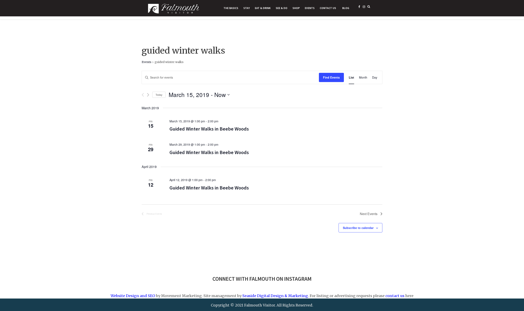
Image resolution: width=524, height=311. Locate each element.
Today (159, 94)
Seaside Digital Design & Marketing (275, 295)
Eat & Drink (263, 8)
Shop (296, 8)
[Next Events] (148, 95)
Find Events (331, 77)
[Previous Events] (143, 95)
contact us (394, 295)
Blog (345, 8)
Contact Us (328, 8)
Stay (246, 8)
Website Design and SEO (133, 295)
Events (310, 8)
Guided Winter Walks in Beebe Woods (209, 129)
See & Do (281, 8)
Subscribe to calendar (358, 228)
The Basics (231, 8)
